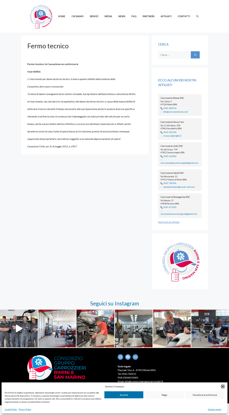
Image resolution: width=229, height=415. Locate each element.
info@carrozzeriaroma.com (175, 112)
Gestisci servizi (214, 409)
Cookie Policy (11, 409)
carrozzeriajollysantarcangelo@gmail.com (179, 163)
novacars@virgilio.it (172, 136)
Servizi (94, 16)
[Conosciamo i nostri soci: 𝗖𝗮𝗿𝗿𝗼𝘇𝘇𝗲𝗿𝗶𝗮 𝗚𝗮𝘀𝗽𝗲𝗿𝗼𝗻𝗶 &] (19, 328)
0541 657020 (169, 207)
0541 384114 (169, 108)
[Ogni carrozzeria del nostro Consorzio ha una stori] (134, 328)
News (121, 16)
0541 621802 (169, 156)
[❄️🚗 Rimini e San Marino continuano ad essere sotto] (172, 328)
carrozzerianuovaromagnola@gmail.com (178, 214)
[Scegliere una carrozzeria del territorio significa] (57, 328)
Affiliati (166, 16)
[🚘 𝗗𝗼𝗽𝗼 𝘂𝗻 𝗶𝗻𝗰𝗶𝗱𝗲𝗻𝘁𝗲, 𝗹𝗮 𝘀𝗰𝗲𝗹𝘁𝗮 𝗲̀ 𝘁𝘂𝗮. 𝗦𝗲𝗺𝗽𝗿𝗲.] (95, 328)
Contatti (184, 16)
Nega (164, 394)
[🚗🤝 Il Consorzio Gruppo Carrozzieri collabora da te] (210, 328)
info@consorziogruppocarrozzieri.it (144, 381)
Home (61, 16)
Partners (148, 16)
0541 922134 (169, 132)
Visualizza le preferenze (205, 394)
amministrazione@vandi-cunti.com (179, 187)
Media (108, 16)
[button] (222, 386)
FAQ (133, 16)
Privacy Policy (25, 409)
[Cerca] (195, 54)
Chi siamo (77, 16)
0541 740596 (169, 183)
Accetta (124, 394)
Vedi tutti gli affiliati (168, 222)
